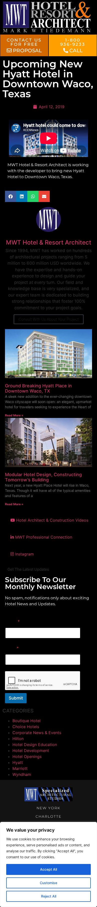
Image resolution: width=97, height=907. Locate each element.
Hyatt (17, 762)
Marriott (20, 768)
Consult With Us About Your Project (49, 319)
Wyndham (21, 774)
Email (12, 648)
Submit (16, 698)
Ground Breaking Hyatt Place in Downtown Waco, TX (38, 388)
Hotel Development (30, 750)
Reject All (48, 896)
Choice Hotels (25, 726)
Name (12, 621)
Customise (48, 883)
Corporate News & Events (36, 732)
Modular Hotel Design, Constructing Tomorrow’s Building (43, 477)
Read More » (14, 415)
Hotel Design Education (34, 744)
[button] (10, 196)
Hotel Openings (27, 756)
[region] (48, 864)
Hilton (18, 738)
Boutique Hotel (26, 720)
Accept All (48, 869)
